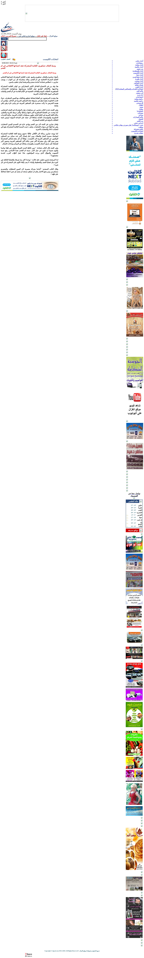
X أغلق (3, 2)
